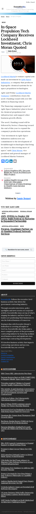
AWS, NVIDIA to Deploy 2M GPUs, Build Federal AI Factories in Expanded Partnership (17, 218)
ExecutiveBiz (6, 299)
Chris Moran (17, 150)
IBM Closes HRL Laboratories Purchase (16, 373)
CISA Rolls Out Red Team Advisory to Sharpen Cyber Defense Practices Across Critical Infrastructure (17, 462)
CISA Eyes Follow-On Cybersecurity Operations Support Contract (15, 399)
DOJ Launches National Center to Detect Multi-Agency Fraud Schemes (17, 455)
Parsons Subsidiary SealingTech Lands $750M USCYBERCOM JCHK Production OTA (16, 428)
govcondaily (9, 438)
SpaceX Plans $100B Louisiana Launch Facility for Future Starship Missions (15, 405)
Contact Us (5, 361)
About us (4, 353)
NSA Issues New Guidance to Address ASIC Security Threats (17, 469)
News (4, 213)
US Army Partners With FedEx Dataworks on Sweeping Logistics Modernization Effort (17, 494)
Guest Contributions (8, 357)
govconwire (9, 369)
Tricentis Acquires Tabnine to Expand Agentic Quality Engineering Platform (15, 384)
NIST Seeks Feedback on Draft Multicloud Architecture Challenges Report (17, 501)
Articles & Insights (7, 355)
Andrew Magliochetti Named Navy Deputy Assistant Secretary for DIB (17, 482)
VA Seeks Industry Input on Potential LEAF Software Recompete (17, 488)
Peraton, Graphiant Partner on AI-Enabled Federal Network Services (17, 231)
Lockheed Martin (8, 76)
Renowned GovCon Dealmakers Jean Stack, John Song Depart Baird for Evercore (18, 410)
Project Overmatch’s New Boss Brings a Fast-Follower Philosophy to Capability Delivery (16, 475)
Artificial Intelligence (10, 211)
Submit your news (7, 359)
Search (31, 250)
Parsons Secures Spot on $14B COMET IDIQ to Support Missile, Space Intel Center (18, 378)
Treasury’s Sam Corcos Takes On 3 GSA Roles (16, 450)
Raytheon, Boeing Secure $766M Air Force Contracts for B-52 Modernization (17, 422)
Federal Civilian (26, 211)
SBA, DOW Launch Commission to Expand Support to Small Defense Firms (17, 444)
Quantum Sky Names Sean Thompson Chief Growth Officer (18, 416)
